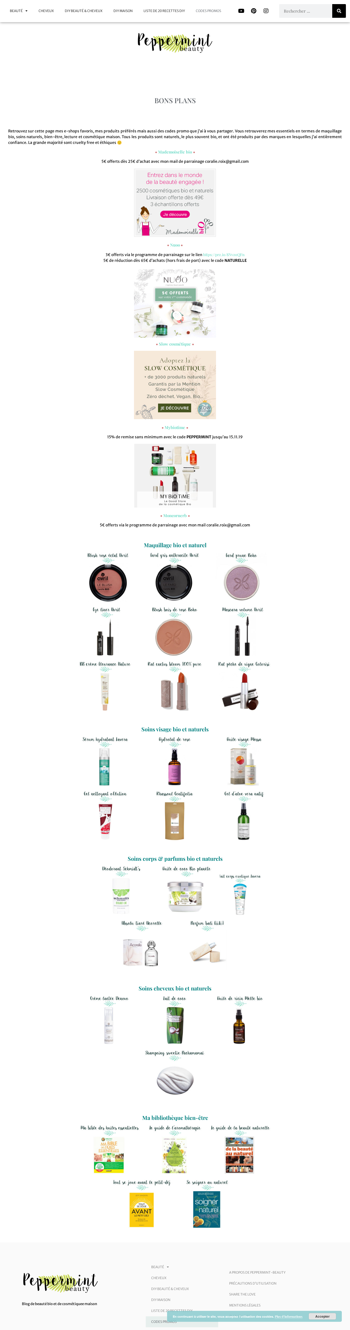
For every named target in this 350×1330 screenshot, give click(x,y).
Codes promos (208, 11)
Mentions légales (245, 1305)
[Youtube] (241, 10)
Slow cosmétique (175, 344)
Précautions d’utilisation (252, 1283)
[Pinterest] (253, 10)
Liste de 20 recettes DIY (164, 11)
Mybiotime (175, 427)
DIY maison (123, 11)
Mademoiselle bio (175, 152)
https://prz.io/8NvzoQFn (223, 254)
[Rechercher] (339, 11)
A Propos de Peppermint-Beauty (257, 1272)
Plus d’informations (288, 1316)
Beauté (16, 11)
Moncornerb (175, 515)
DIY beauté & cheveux (84, 11)
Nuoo (175, 245)
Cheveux (46, 11)
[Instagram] (266, 10)
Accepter (322, 1316)
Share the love (242, 1294)
